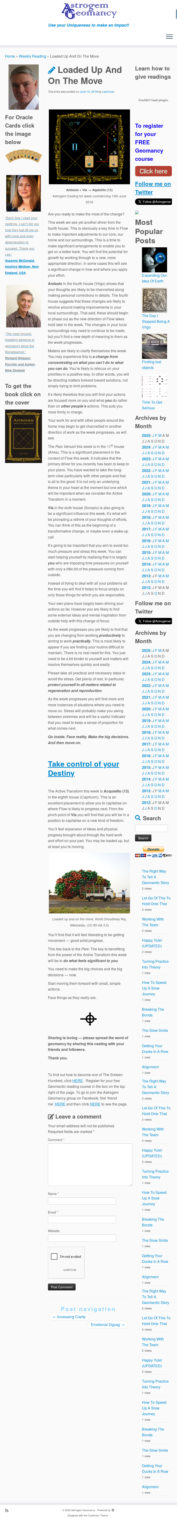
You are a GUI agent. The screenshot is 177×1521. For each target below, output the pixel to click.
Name (53, 1193)
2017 (146, 529)
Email (53, 1212)
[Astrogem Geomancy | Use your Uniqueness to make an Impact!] (88, 11)
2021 (146, 482)
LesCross (108, 91)
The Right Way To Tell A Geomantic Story (155, 876)
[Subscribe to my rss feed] (8, 1510)
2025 (146, 435)
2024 (146, 447)
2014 (146, 564)
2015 (146, 552)
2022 (146, 470)
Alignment (150, 1066)
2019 (146, 505)
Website (54, 1230)
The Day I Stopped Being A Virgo (156, 321)
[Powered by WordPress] (113, 1509)
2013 (146, 575)
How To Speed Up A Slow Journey (154, 988)
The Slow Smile (155, 1030)
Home (10, 56)
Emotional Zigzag (107, 1324)
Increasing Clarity (69, 1316)
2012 (146, 587)
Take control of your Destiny (83, 768)
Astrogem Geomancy (83, 1510)
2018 (146, 517)
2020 (146, 494)
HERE (77, 1080)
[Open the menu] (169, 36)
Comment (56, 1139)
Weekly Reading (32, 56)
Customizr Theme (98, 1515)
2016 (146, 540)
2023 (146, 458)
